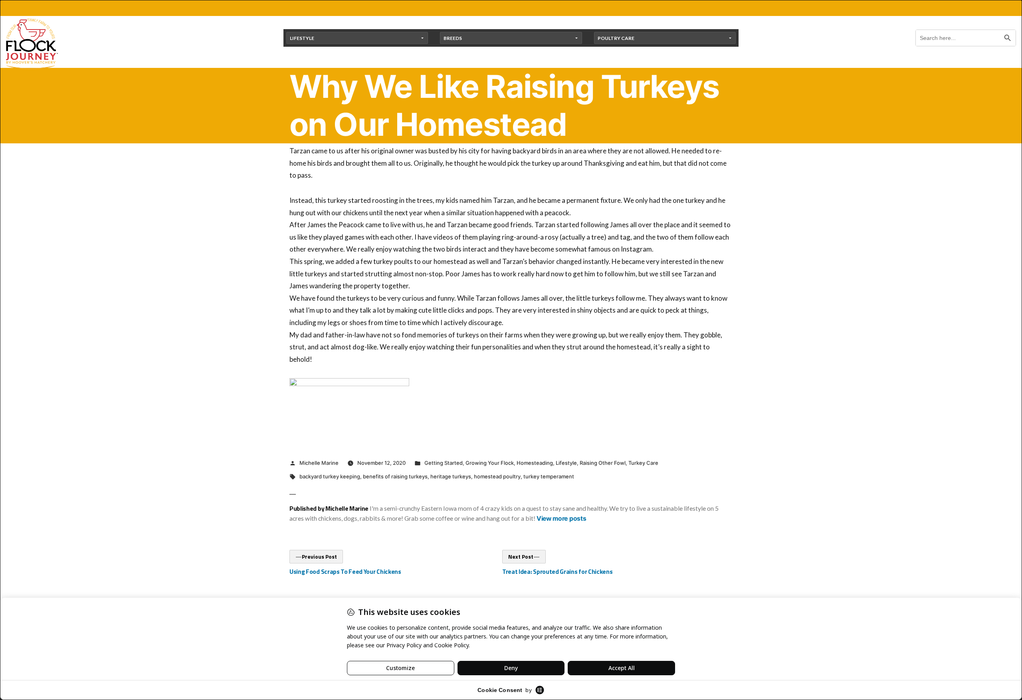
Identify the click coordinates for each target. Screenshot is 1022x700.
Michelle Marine (319, 463)
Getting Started (443, 463)
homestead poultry (497, 476)
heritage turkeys (450, 476)
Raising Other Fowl (603, 463)
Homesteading (535, 463)
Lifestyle (566, 463)
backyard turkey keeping (329, 476)
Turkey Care (643, 463)
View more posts (561, 518)
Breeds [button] (453, 38)
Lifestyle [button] (302, 38)
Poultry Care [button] (616, 38)
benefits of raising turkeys (395, 476)
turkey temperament (548, 476)
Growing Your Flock (489, 463)
